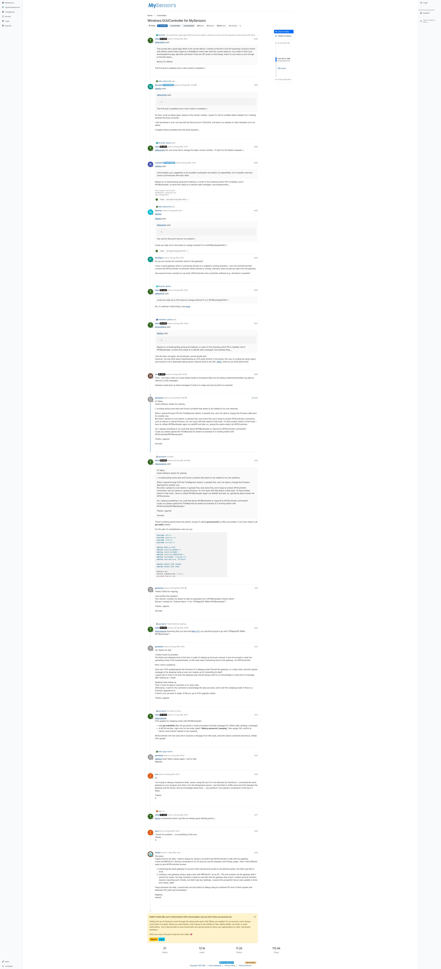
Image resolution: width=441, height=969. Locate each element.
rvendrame (159, 163)
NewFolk (158, 210)
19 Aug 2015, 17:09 (180, 147)
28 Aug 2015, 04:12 (172, 774)
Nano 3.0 (195, 631)
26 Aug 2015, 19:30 (177, 588)
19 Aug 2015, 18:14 (175, 210)
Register (153, 939)
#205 (256, 258)
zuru (156, 774)
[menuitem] (429, 3)
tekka (157, 39)
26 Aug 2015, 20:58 (181, 628)
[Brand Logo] (162, 5)
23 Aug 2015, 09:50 (181, 323)
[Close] (255, 917)
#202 (256, 147)
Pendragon (159, 258)
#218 (256, 831)
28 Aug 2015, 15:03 (172, 831)
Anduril (157, 852)
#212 (256, 628)
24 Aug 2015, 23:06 (178, 398)
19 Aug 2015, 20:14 (177, 258)
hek (156, 374)
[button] (11, 961)
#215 (256, 755)
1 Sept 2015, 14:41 (174, 852)
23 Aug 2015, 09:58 (180, 374)
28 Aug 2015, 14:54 (181, 815)
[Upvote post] (247, 74)
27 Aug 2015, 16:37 (181, 715)
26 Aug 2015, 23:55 (178, 647)
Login (162, 939)
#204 (256, 210)
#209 (256, 398)
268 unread (281, 68)
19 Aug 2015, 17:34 (189, 163)
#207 (256, 323)
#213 (256, 647)
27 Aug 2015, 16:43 (177, 755)
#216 (256, 774)
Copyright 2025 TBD (197, 965)
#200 (256, 39)
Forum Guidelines (215, 965)
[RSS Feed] (240, 25)
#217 (256, 815)
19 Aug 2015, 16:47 (180, 39)
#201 (256, 85)
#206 (256, 290)
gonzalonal (159, 398)
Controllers (163, 26)
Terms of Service (245, 965)
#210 (256, 460)
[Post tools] (256, 74)
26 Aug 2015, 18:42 (181, 460)
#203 (256, 163)
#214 (256, 715)
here (188, 306)
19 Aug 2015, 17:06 (187, 85)
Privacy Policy (230, 965)
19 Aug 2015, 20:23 (181, 290)
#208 (256, 374)
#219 (256, 852)
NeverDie (161, 35)
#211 (256, 588)
